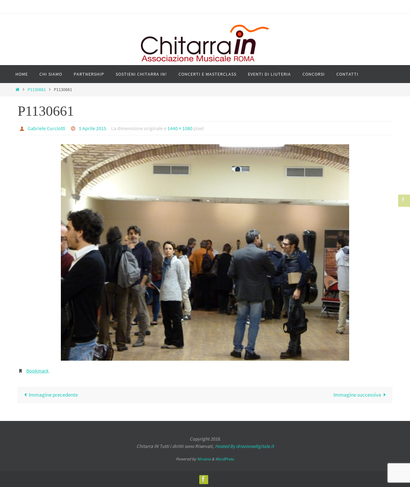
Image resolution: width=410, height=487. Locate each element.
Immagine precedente (53, 394)
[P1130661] (205, 252)
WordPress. (224, 459)
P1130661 (37, 89)
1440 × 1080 (180, 128)
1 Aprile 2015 (92, 128)
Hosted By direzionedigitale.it (244, 446)
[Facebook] (403, 200)
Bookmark (37, 370)
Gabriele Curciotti (46, 128)
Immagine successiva (357, 394)
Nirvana (204, 459)
